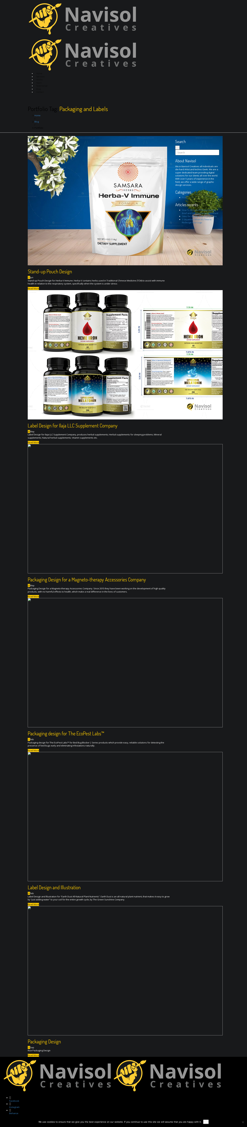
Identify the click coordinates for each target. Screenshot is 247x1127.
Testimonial (42, 86)
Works (39, 79)
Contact (40, 92)
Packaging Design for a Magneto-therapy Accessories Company (87, 579)
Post (184, 197)
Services (40, 76)
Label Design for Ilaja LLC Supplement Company (73, 425)
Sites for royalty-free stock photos (199, 216)
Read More (33, 288)
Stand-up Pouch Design (50, 271)
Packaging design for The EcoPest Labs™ (66, 733)
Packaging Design (44, 1041)
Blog (38, 89)
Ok (205, 1121)
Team (39, 83)
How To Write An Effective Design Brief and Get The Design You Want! (200, 212)
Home (39, 73)
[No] (242, 1122)
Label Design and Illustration (54, 887)
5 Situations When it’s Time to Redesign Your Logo (197, 221)
